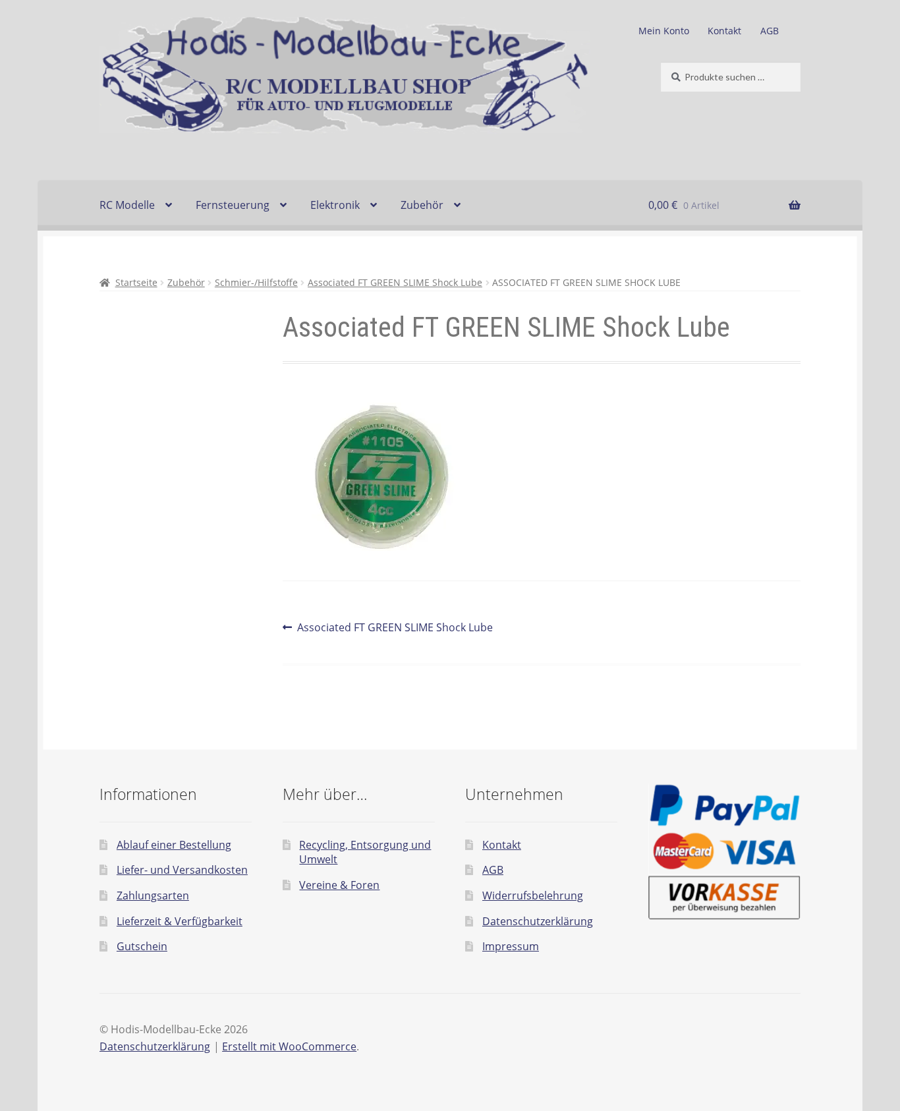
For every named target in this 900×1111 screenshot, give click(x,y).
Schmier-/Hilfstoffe (256, 282)
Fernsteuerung (232, 205)
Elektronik (335, 205)
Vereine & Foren (339, 885)
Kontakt (724, 30)
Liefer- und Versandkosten (182, 870)
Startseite (136, 282)
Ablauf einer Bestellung (174, 845)
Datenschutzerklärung (537, 921)
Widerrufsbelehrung (532, 895)
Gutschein (142, 946)
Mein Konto (663, 30)
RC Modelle (127, 205)
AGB (769, 30)
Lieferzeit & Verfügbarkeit (179, 921)
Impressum (510, 946)
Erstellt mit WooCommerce (289, 1046)
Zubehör (422, 205)
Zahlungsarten (153, 895)
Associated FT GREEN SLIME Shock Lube (395, 282)
